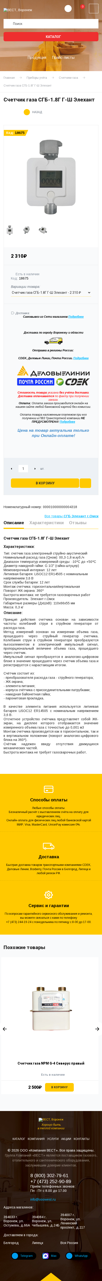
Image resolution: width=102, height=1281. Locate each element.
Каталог (53, 37)
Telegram (26, 1256)
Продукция (37, 57)
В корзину (45, 483)
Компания (36, 1139)
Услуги (53, 1139)
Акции (66, 1139)
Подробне (75, 316)
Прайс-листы (63, 57)
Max (53, 1256)
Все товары (71, 516)
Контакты (81, 1139)
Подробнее (81, 358)
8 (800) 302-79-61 (49, 1175)
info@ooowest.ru (43, 1199)
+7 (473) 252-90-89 (50, 1181)
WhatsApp (81, 1256)
